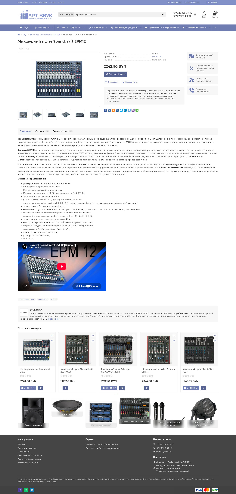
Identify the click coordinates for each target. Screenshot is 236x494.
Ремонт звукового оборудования (101, 444)
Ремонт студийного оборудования (102, 448)
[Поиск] (163, 14)
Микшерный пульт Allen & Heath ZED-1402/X (77, 370)
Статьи (52, 2)
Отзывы (41, 131)
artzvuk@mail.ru (163, 451)
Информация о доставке (30, 455)
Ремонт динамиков (27, 448)
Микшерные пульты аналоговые (45, 35)
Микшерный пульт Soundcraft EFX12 (35, 370)
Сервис (89, 439)
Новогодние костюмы (196, 28)
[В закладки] (52, 335)
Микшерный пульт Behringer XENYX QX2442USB (116, 370)
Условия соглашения (28, 463)
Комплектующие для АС (126, 28)
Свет (63, 28)
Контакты (43, 2)
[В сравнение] (52, 341)
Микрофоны (44, 28)
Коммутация (98, 28)
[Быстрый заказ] (40, 388)
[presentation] (18, 361)
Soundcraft (157, 56)
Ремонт (34, 2)
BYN (212, 2)
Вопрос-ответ (62, 131)
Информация (25, 439)
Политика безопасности (29, 459)
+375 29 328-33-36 (182, 12)
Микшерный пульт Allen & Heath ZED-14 (158, 370)
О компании (23, 2)
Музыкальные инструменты (162, 28)
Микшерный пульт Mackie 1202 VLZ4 (198, 370)
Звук (26, 28)
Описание (25, 131)
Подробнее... (54, 319)
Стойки (78, 28)
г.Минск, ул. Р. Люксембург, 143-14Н (173, 462)
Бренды (61, 2)
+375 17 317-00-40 (182, 16)
